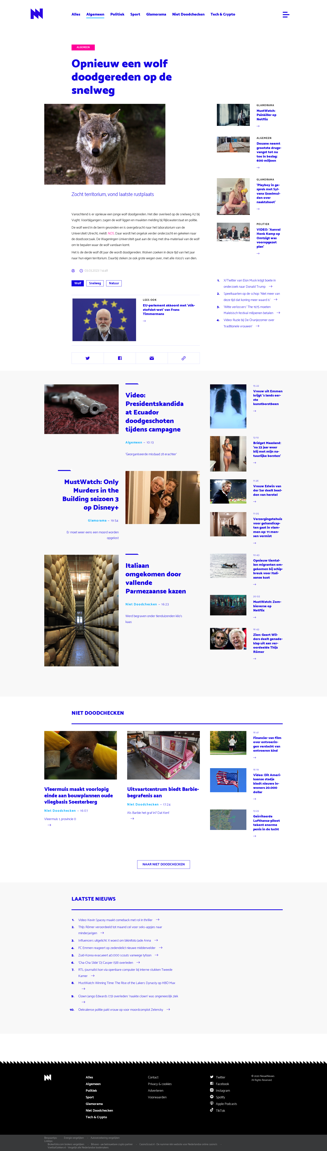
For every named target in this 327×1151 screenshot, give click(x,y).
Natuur (114, 283)
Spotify (220, 1097)
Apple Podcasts (226, 1104)
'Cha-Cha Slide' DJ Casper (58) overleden (105, 963)
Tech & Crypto (223, 14)
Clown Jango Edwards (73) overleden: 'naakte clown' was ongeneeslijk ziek (128, 996)
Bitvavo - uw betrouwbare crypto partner (112, 1144)
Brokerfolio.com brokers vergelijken (66, 1144)
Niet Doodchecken (188, 14)
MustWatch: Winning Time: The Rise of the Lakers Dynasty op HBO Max (126, 983)
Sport (135, 14)
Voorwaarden (157, 1097)
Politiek (117, 14)
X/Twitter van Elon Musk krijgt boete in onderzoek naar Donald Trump (250, 283)
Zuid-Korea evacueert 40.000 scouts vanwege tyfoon (114, 955)
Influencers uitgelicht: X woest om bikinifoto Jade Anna (114, 940)
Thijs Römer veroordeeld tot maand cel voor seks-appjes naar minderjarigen (120, 930)
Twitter (220, 1077)
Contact (153, 1077)
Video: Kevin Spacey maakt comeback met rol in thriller (115, 920)
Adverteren (155, 1091)
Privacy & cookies (160, 1084)
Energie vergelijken (74, 1138)
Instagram (222, 1091)
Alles (76, 14)
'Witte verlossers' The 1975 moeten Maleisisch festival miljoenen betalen (248, 310)
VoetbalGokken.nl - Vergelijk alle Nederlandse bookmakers (78, 1148)
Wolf (77, 283)
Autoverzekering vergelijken (105, 1138)
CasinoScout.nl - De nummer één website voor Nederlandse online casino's (178, 1144)
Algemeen (95, 14)
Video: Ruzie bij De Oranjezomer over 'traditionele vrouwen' (249, 323)
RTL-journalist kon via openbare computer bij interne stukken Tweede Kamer (125, 973)
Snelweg (95, 283)
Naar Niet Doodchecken (163, 864)
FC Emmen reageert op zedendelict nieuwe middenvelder (117, 948)
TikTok (220, 1111)
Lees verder (136, 320)
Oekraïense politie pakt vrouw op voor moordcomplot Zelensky (120, 1010)
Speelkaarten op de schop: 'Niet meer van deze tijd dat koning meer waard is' (252, 297)
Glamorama (156, 14)
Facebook (222, 1084)
